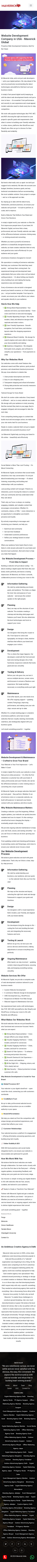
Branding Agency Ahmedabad (12, 1508)
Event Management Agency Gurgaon (15, 1411)
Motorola (4, 1221)
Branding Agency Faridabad (22, 1460)
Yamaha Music (6, 1229)
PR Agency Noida (20, 1471)
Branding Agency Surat (23, 1434)
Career (9, 1388)
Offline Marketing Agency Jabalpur (16, 1515)
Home (7, 1385)
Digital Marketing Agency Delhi (15, 1396)
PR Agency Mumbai (22, 1526)
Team (23, 1385)
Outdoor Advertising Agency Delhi (15, 1463)
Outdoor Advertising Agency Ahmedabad (21, 1538)
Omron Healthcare (7, 1225)
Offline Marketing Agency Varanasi (15, 1530)
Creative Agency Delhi (24, 1504)
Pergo (3, 1217)
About (15, 1385)
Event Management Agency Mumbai (15, 1478)
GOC (17, 1388)
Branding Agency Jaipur (21, 1497)
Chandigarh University (8, 1233)
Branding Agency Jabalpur (11, 1493)
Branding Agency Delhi (14, 1419)
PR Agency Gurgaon (21, 1400)
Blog (30, 1385)
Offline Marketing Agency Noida (15, 1437)
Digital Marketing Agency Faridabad (22, 1512)
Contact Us (5, 1237)
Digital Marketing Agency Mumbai (13, 1426)
